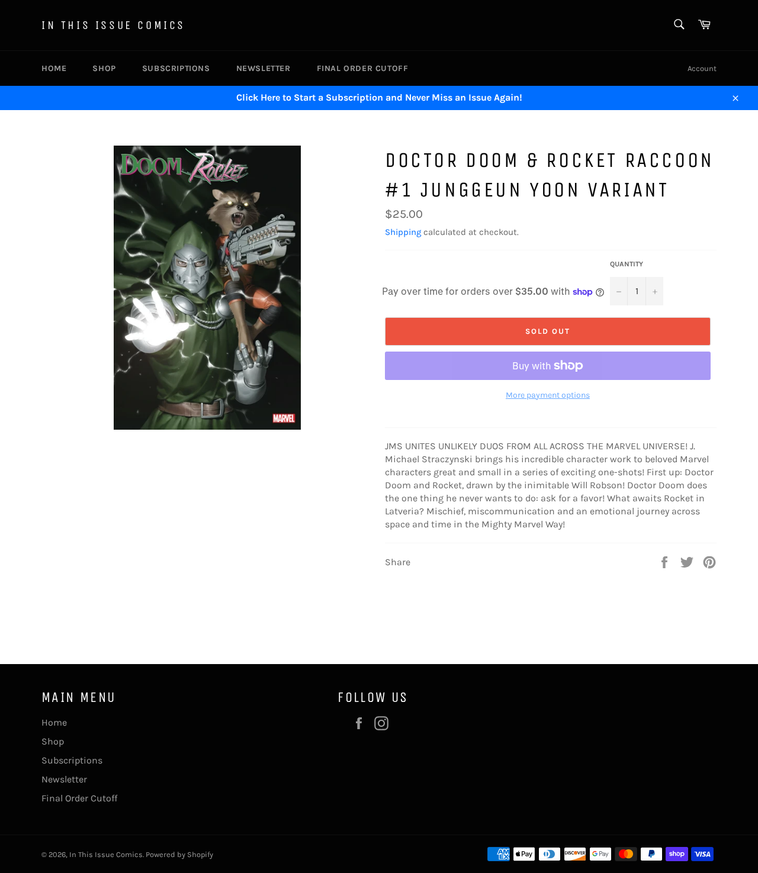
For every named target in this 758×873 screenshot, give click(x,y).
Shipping (403, 232)
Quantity (626, 264)
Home (53, 68)
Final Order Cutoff (363, 68)
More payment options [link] (548, 395)
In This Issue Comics (113, 25)
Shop (103, 68)
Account (702, 68)
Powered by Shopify (179, 854)
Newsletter (263, 68)
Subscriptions (176, 68)
